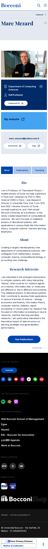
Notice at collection (13, 545)
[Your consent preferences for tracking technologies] (43, 544)
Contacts (39, 15)
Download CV (14, 103)
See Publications (24, 339)
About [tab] (7, 170)
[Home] (11, 5)
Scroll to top (37, 348)
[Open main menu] (45, 5)
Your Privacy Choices (21, 541)
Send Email (13, 146)
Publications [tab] (22, 170)
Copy (34, 146)
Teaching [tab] (39, 170)
